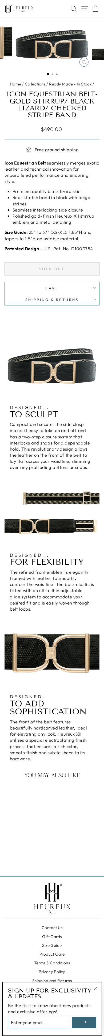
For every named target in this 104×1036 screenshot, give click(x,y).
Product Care (52, 954)
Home (15, 84)
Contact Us (52, 927)
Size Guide (52, 945)
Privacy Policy (52, 971)
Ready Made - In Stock (70, 84)
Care (52, 288)
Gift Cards (52, 936)
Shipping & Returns (52, 299)
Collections (35, 84)
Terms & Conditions (52, 962)
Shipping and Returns (52, 980)
